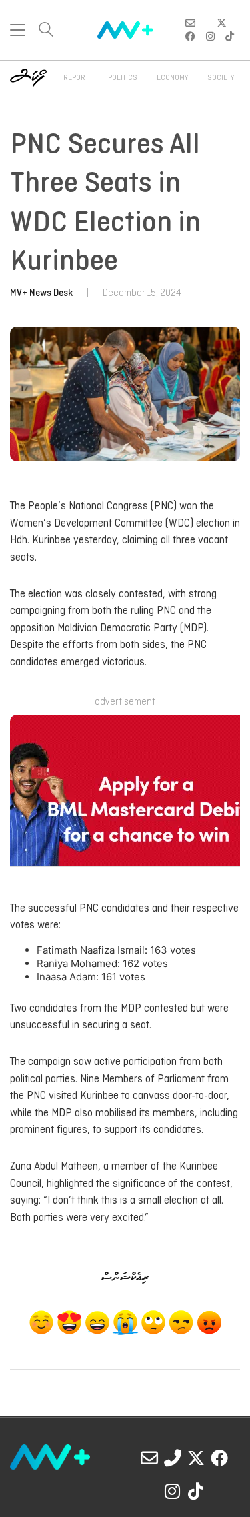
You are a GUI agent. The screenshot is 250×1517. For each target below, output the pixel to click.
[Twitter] (196, 1457)
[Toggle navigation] (17, 30)
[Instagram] (172, 1491)
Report (76, 78)
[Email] (149, 1457)
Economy (172, 78)
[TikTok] (196, 1491)
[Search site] (46, 31)
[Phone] (172, 1457)
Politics (122, 78)
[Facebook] (219, 1457)
